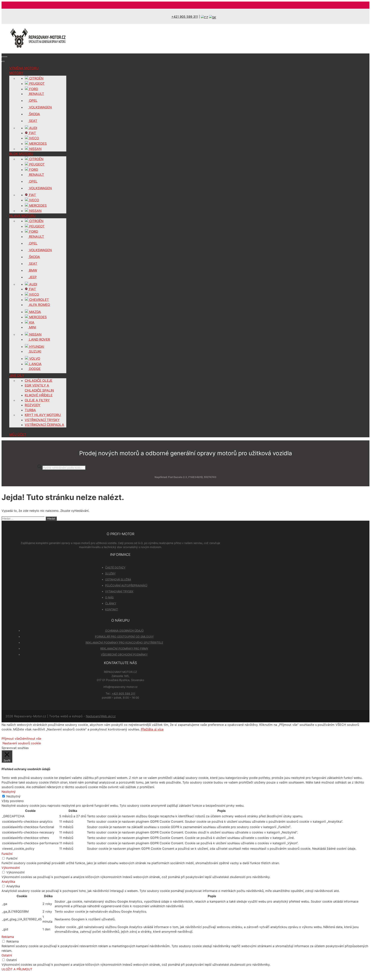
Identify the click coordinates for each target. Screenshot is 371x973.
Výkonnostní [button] (11, 868)
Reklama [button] (8, 937)
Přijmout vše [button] (11, 738)
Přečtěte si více (152, 729)
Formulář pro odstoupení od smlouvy (124, 636)
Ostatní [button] (7, 955)
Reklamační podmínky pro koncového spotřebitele (124, 642)
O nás (109, 597)
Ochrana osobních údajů (124, 630)
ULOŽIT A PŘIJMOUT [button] (17, 969)
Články (110, 603)
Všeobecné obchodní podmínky (124, 654)
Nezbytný (13, 796)
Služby (110, 573)
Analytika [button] (8, 881)
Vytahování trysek (119, 591)
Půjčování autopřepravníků (126, 585)
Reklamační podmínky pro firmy (124, 648)
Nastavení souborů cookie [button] (22, 743)
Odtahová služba (118, 579)
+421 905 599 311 (184, 17)
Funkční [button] (7, 854)
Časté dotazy (115, 567)
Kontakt (111, 609)
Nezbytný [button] (9, 792)
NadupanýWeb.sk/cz (101, 716)
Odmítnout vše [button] (30, 738)
